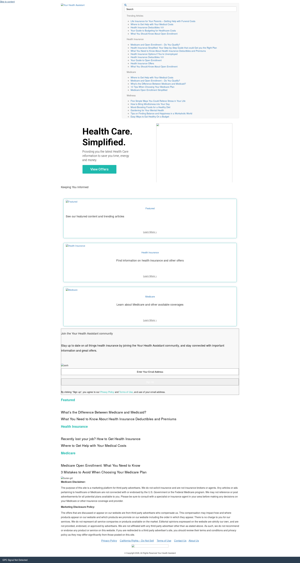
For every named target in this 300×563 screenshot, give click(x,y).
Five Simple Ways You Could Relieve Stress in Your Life (158, 100)
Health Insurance (135, 39)
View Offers (99, 169)
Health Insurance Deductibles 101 (147, 27)
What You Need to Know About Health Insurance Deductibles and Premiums (168, 50)
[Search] (125, 5)
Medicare (131, 72)
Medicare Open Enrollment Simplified (149, 89)
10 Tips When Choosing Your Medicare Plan (152, 86)
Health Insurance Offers (142, 63)
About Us (194, 540)
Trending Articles (135, 15)
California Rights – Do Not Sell (137, 540)
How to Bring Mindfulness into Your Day (150, 104)
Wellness (131, 95)
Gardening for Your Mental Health (147, 110)
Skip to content (7, 1)
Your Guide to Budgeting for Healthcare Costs (153, 30)
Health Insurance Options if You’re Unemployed (154, 54)
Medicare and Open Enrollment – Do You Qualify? (155, 44)
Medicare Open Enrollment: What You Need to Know (100, 465)
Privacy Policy (107, 391)
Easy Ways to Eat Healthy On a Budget (150, 116)
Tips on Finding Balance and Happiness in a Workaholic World (161, 113)
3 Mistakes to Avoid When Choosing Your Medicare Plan (104, 472)
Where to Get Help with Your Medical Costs (152, 24)
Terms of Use (126, 391)
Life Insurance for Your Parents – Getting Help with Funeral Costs (163, 21)
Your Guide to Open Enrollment (146, 60)
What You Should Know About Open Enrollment (154, 33)
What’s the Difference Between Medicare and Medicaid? (158, 83)
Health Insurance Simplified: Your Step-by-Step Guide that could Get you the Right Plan (174, 47)
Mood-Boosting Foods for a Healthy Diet (150, 107)
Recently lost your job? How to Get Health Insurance (100, 438)
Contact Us (180, 540)
